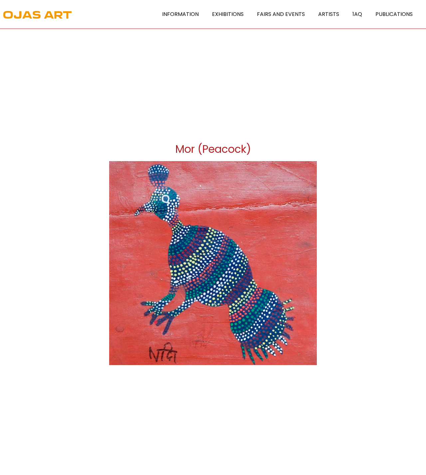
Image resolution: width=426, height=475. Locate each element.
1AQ (357, 14)
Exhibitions (228, 14)
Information (180, 14)
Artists (328, 14)
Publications (394, 14)
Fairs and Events (281, 14)
